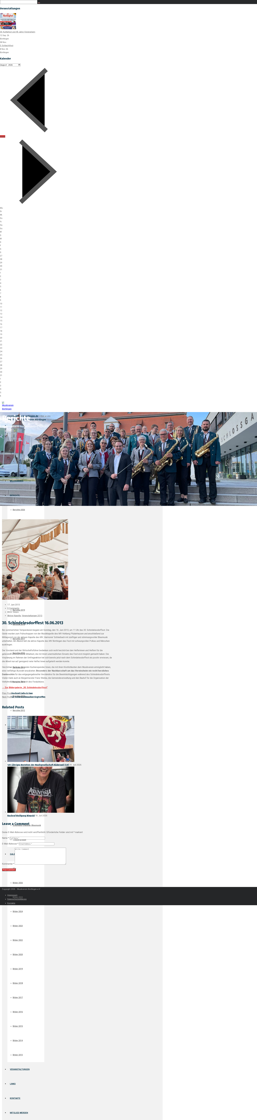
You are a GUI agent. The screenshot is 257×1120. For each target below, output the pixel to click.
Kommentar (8, 864)
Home (5, 426)
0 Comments (13, 608)
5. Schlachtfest (6, 45)
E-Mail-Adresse (10, 843)
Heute (2, 136)
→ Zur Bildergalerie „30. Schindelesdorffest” (25, 687)
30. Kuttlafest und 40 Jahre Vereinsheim (17, 32)
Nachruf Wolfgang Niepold (21, 815)
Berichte (12, 426)
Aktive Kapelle (14, 615)
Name (5, 838)
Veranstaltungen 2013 (32, 615)
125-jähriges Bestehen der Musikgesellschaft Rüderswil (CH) (38, 765)
